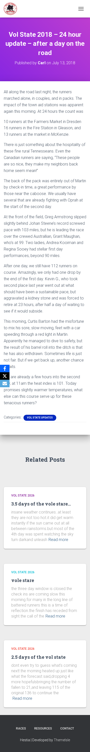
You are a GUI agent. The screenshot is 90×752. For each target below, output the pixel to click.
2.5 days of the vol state (38, 657)
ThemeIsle (62, 740)
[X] (5, 376)
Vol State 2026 (22, 495)
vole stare (22, 580)
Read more (58, 539)
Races (21, 728)
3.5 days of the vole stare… (41, 504)
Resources (43, 728)
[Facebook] (5, 368)
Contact (67, 728)
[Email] (5, 383)
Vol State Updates (40, 417)
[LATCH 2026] (12, 8)
